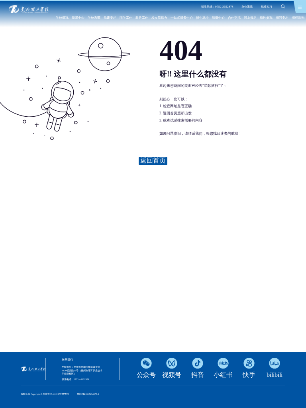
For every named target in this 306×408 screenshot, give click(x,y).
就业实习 (266, 6)
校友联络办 (159, 18)
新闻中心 (78, 18)
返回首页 (153, 160)
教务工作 (141, 18)
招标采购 (298, 18)
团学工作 (126, 18)
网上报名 (250, 18)
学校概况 (62, 18)
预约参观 (266, 18)
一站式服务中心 (182, 18)
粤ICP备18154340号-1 (88, 394)
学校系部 (94, 18)
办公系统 (247, 6)
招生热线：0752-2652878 (217, 6)
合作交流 (234, 18)
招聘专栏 (282, 18)
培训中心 (218, 18)
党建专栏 (110, 18)
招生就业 (202, 18)
